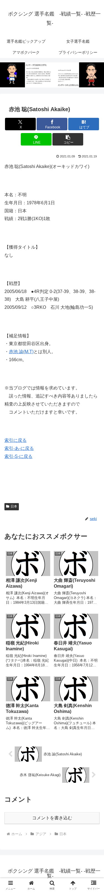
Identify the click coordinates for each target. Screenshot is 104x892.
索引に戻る (15, 440)
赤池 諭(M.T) (21, 351)
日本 (14, 506)
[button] (67, 139)
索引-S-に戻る (18, 456)
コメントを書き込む (52, 817)
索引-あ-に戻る (19, 448)
